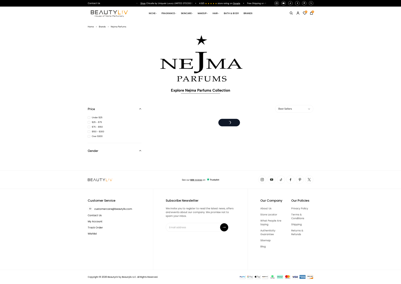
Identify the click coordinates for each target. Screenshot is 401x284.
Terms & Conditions (297, 216)
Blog (263, 246)
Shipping (296, 224)
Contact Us (94, 3)
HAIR (215, 13)
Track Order (95, 227)
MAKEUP (202, 13)
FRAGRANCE (168, 13)
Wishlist (92, 233)
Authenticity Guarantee (267, 232)
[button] (114, 109)
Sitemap (265, 240)
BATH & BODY (231, 13)
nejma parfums (118, 26)
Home (91, 26)
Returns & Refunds (297, 232)
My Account (95, 221)
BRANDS (248, 13)
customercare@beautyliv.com (113, 209)
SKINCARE (186, 13)
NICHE (152, 13)
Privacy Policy (299, 208)
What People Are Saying (270, 222)
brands (102, 26)
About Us (265, 208)
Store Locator (268, 214)
